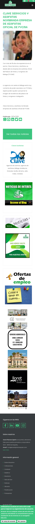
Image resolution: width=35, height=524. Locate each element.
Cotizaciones (8, 466)
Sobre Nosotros (9, 462)
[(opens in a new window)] (17, 328)
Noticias (7, 483)
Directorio (7, 476)
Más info (4, 518)
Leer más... (6, 450)
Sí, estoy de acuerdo (8, 521)
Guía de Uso (8, 480)
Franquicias (8, 493)
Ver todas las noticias (17, 134)
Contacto (7, 469)
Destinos (7, 473)
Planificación (8, 490)
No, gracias (21, 521)
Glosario (7, 486)
